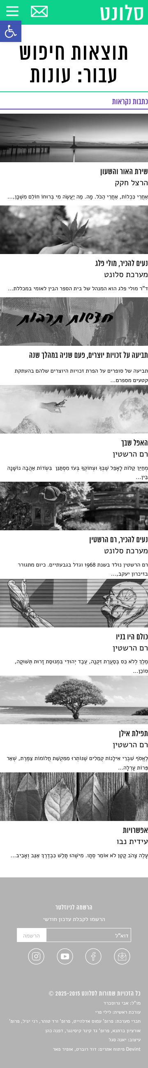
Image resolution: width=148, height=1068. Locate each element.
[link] (10, 31)
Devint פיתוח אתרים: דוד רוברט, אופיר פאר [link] (97, 1049)
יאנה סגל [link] (118, 1040)
